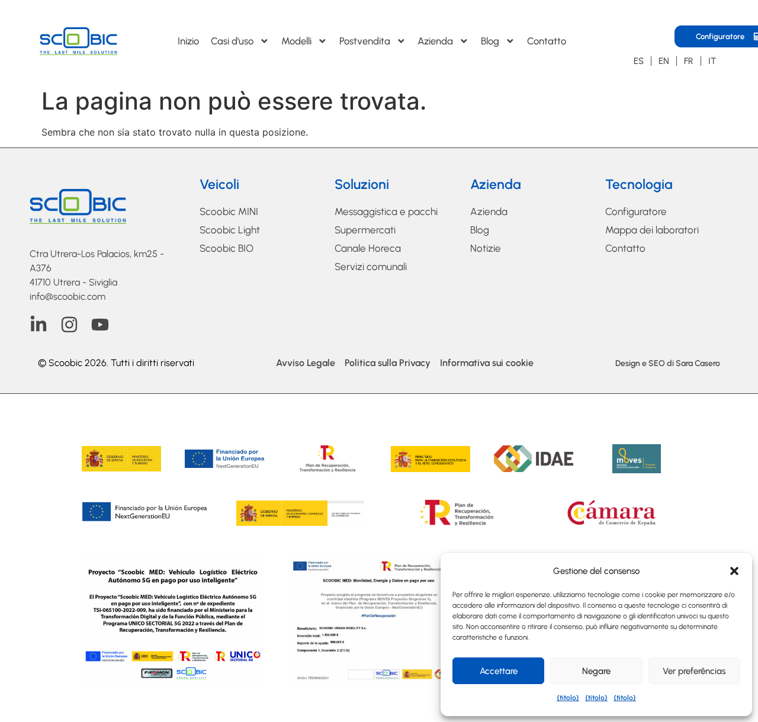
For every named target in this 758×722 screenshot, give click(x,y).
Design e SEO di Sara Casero (667, 363)
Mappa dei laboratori (652, 230)
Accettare (499, 671)
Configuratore (636, 211)
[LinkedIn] (38, 324)
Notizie (485, 248)
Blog (490, 41)
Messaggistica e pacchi (386, 211)
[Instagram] (69, 324)
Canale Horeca (368, 248)
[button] (734, 571)
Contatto (546, 41)
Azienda (435, 41)
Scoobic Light (230, 230)
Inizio (188, 41)
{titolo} (568, 698)
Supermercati (365, 230)
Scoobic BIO (226, 248)
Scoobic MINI (229, 211)
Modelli (296, 41)
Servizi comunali (371, 266)
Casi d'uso (232, 41)
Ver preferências (694, 671)
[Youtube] (100, 324)
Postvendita (364, 41)
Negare (596, 671)
